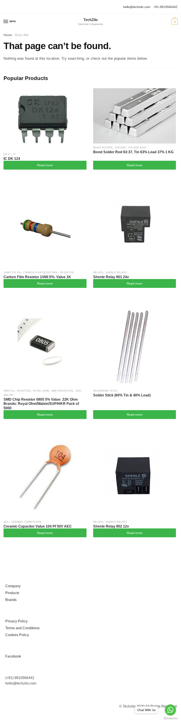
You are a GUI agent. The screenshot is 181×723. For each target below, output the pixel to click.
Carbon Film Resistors (40, 272)
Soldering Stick (105, 390)
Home (8, 35)
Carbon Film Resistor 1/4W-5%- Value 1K (37, 277)
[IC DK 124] (45, 119)
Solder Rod (137, 147)
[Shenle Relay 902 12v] (134, 476)
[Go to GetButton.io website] (170, 718)
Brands (10, 600)
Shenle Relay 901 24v (111, 277)
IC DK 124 (12, 159)
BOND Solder (103, 147)
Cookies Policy (16, 635)
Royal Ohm (41, 390)
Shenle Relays (116, 272)
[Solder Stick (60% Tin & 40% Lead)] (134, 345)
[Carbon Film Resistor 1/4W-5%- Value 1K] (45, 226)
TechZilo (90, 20)
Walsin (8, 395)
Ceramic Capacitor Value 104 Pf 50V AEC (38, 526)
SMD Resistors (62, 390)
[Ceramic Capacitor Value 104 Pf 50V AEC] (45, 476)
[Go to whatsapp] (170, 709)
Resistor (67, 272)
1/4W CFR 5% (12, 272)
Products (11, 593)
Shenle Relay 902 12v (111, 526)
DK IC (7, 154)
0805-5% (9, 390)
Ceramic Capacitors (26, 521)
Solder (120, 147)
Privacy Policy (16, 621)
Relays (98, 272)
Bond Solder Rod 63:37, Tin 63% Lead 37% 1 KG (133, 152)
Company (12, 586)
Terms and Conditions (22, 628)
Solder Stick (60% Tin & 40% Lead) (122, 395)
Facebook (12, 656)
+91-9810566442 (165, 7)
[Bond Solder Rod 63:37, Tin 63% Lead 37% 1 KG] (134, 115)
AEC (6, 521)
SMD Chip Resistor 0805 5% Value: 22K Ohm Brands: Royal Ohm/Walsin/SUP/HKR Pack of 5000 (41, 404)
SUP (78, 390)
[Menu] (6, 21)
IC (14, 154)
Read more (45, 165)
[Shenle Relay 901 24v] (134, 226)
